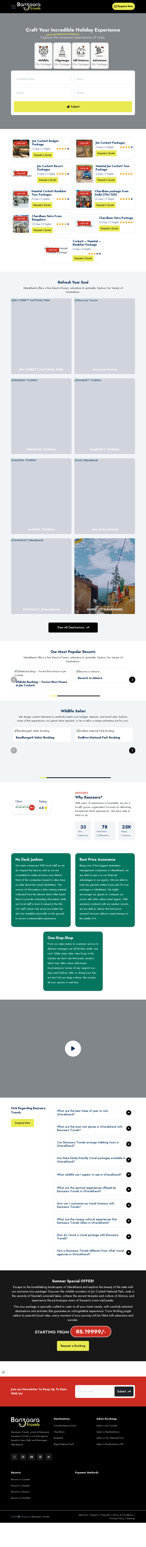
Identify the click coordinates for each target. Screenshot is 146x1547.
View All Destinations (70, 627)
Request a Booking (73, 1346)
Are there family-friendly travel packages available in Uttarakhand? (91, 1160)
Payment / (107, 1515)
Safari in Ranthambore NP (110, 1444)
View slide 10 (107, 777)
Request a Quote (42, 155)
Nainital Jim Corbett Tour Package (113, 168)
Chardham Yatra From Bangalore (46, 218)
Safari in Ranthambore (108, 1432)
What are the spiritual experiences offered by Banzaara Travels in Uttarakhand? (86, 1189)
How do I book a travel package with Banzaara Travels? (87, 1236)
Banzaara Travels (40, 1516)
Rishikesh (58, 1438)
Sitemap (131, 1518)
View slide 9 (100, 777)
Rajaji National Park (64, 1444)
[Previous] (14, 680)
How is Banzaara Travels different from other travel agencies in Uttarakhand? (90, 1252)
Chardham (59, 1432)
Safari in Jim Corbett (107, 1425)
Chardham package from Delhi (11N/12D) (111, 193)
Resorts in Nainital (20, 1485)
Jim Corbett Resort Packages (50, 168)
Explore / (96, 1515)
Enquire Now (125, 6)
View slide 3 (57, 777)
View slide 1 (43, 777)
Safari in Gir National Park (110, 1438)
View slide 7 (85, 777)
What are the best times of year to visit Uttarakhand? (82, 1112)
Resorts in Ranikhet (20, 1498)
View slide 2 (50, 777)
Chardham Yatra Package (116, 218)
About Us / (85, 1515)
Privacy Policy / (118, 1518)
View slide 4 (64, 777)
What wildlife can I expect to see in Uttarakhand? (89, 1175)
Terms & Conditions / (124, 1515)
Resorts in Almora (20, 1491)
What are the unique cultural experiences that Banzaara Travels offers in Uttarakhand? (87, 1221)
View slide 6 (78, 777)
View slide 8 (93, 777)
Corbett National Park (65, 1425)
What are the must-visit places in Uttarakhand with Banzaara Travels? (89, 1128)
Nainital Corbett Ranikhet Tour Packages (49, 193)
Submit (75, 107)
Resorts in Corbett (20, 1479)
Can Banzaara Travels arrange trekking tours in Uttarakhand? (88, 1144)
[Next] (132, 680)
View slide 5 (71, 777)
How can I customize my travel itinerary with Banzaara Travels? (85, 1205)
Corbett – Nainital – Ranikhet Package (87, 243)
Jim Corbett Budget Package (45, 142)
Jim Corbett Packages (110, 143)
